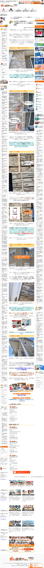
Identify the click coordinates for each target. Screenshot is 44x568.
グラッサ (3, 400)
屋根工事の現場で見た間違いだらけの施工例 (40, 280)
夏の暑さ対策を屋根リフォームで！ (4, 155)
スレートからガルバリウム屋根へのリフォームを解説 (40, 234)
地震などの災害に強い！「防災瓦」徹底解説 (40, 276)
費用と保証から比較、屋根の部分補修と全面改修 (40, 170)
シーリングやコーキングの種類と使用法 (4, 347)
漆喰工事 (39, 92)
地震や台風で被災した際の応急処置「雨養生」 (4, 238)
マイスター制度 (4, 60)
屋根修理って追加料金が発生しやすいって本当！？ (40, 355)
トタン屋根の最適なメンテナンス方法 (40, 183)
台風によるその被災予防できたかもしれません (40, 244)
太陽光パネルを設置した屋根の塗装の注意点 (40, 191)
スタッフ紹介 (3, 450)
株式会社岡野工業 (13, 433)
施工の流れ (4, 53)
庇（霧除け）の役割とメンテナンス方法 (4, 208)
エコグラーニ (4, 394)
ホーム (11, 17)
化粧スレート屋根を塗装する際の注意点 (40, 195)
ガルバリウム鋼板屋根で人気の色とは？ (4, 343)
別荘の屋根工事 (4, 441)
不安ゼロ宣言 (4, 48)
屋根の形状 (4, 126)
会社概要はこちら (4, 510)
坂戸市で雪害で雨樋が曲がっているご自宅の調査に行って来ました (37, 476)
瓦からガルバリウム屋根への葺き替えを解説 (40, 238)
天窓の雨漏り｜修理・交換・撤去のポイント (4, 217)
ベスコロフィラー (40, 382)
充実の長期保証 (4, 58)
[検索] (43, 18)
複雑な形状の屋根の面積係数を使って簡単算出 (4, 242)
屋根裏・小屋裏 (4, 128)
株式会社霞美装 (12, 447)
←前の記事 (16, 476)
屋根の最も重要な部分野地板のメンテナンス (4, 246)
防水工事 (39, 104)
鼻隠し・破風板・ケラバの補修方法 (4, 213)
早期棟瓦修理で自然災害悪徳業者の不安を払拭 (4, 200)
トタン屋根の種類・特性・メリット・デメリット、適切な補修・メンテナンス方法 (40, 178)
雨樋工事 (39, 101)
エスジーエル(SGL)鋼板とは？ (4, 196)
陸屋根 (3, 77)
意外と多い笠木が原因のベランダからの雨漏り (4, 232)
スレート (3, 68)
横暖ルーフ (4, 396)
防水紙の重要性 (4, 139)
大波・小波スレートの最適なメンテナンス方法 (4, 204)
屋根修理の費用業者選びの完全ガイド (4, 93)
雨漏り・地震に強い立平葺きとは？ (4, 328)
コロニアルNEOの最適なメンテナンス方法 (40, 211)
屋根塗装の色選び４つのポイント (4, 369)
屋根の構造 (4, 235)
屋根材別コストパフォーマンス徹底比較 (4, 186)
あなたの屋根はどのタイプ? (4, 65)
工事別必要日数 (39, 150)
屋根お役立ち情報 (40, 241)
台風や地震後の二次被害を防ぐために (40, 256)
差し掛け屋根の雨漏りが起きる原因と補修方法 (4, 275)
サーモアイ (38, 380)
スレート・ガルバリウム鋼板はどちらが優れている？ (40, 229)
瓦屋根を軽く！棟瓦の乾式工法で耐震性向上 (40, 266)
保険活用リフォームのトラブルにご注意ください (40, 284)
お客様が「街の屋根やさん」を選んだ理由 (4, 40)
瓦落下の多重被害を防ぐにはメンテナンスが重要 (40, 248)
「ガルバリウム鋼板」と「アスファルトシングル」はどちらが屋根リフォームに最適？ (40, 224)
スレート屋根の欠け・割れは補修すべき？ (40, 199)
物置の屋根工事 (4, 443)
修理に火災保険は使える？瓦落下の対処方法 (40, 252)
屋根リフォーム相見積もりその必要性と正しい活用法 (40, 346)
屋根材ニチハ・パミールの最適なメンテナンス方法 (40, 203)
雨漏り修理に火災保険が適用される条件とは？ (40, 165)
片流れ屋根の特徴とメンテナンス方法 (4, 365)
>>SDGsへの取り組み (4, 463)
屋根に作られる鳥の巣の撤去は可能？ (4, 430)
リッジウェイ (4, 398)
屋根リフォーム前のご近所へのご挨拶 (40, 351)
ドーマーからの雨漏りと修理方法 (4, 356)
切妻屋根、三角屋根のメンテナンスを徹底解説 (4, 361)
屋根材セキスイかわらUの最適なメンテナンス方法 (40, 207)
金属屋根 (3, 72)
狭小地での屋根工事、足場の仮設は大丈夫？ (40, 219)
